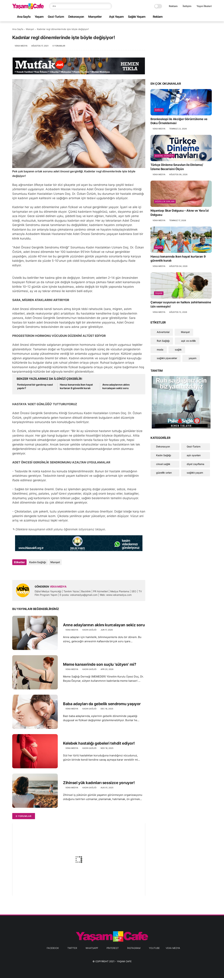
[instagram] (204, 16)
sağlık (159, 110)
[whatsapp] (193, 16)
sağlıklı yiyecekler (166, 358)
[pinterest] (199, 16)
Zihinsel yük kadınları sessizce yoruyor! (99, 782)
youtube (154, 948)
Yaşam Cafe (124, 961)
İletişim (187, 6)
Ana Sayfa (23, 16)
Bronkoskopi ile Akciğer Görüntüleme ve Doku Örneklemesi (178, 121)
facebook (53, 948)
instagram (133, 948)
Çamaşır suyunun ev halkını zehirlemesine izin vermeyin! (180, 304)
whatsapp (92, 948)
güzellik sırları (165, 201)
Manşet (30, 29)
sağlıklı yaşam (195, 472)
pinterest (113, 948)
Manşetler (95, 16)
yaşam (158, 247)
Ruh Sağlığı (163, 340)
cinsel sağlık (163, 464)
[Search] (108, 6)
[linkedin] (43, 572)
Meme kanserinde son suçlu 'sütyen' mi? (99, 664)
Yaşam (39, 16)
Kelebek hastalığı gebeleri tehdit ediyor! (99, 743)
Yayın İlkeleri (204, 6)
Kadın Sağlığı (37, 562)
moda (159, 349)
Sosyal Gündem (164, 155)
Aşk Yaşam (116, 16)
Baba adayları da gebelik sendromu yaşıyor (102, 704)
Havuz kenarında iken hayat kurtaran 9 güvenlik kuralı (76, 386)
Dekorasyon (76, 16)
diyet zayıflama (195, 464)
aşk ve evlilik (188, 340)
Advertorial (162, 332)
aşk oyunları (194, 455)
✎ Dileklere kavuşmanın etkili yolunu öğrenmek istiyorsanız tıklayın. (59, 529)
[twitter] (187, 16)
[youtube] (210, 16)
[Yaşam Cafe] (28, 8)
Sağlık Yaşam (136, 16)
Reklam (173, 6)
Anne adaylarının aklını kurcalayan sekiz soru (116, 386)
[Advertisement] (181, 51)
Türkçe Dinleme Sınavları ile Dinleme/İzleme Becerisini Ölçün (176, 167)
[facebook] (182, 16)
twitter (72, 948)
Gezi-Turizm (56, 16)
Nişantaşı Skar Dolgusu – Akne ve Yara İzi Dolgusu (179, 213)
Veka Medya (173, 948)
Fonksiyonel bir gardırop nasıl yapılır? (35, 386)
